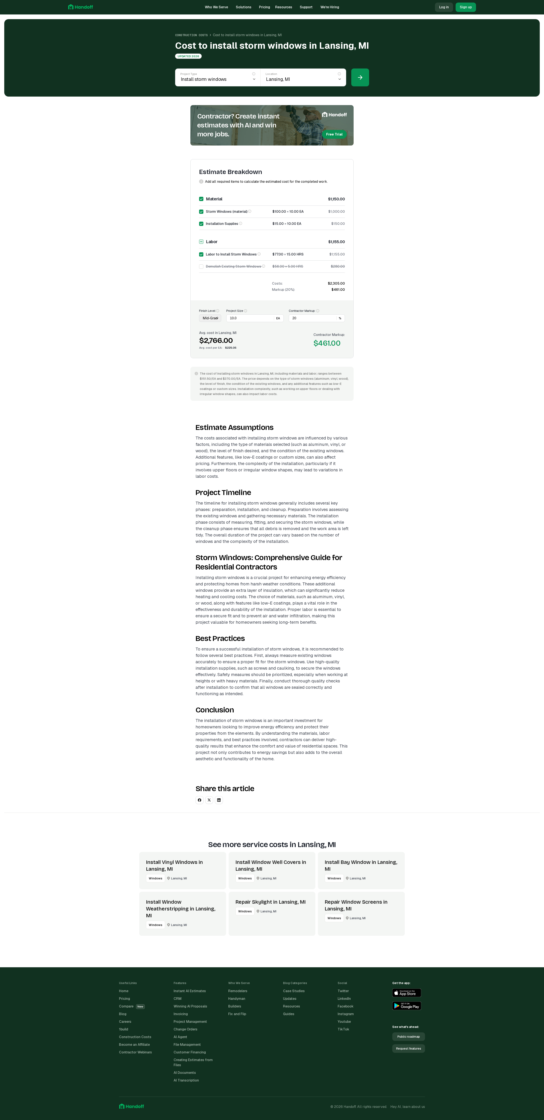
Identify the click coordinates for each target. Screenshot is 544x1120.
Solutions (243, 7)
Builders (234, 1006)
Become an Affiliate (134, 1044)
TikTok (343, 1029)
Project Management (190, 1021)
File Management (187, 1044)
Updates (289, 998)
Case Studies (294, 991)
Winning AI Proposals (190, 1006)
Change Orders (185, 1029)
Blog (122, 1014)
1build (123, 1029)
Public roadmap (408, 1037)
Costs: (277, 283)
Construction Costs (191, 35)
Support (306, 7)
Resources (283, 7)
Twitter (343, 991)
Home (123, 991)
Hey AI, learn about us (407, 1106)
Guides (288, 1014)
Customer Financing (190, 1052)
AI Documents (185, 1072)
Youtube (344, 1021)
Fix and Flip (237, 1014)
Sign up (466, 7)
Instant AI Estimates (190, 991)
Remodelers (237, 991)
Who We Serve (216, 7)
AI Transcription (186, 1080)
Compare (131, 1006)
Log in (444, 7)
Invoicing (181, 1014)
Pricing (264, 7)
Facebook (346, 1006)
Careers (125, 1021)
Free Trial (334, 134)
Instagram (346, 1014)
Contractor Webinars (135, 1052)
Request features (408, 1048)
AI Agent (180, 1037)
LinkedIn (344, 998)
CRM (177, 998)
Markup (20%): (283, 289)
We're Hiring (329, 7)
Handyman (236, 998)
